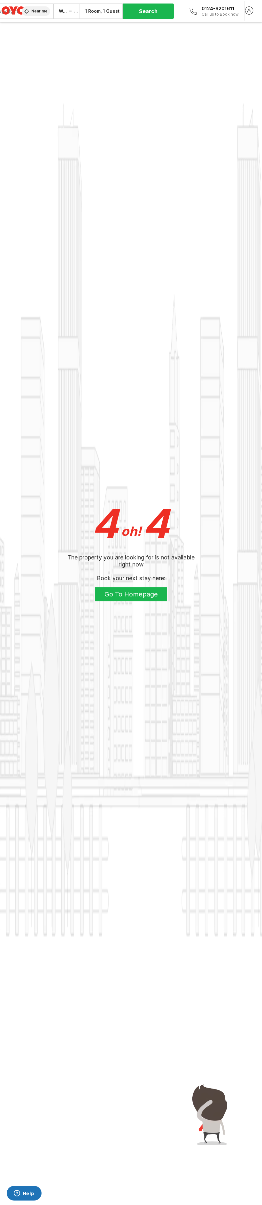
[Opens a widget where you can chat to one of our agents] (24, 1194)
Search (148, 11)
